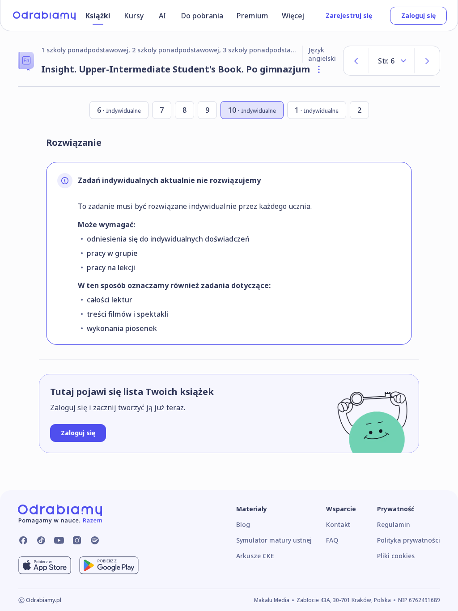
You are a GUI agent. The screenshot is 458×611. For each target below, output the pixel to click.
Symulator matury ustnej (274, 540)
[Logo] (44, 15)
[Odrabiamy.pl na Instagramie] (77, 540)
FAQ (332, 540)
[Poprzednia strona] (356, 60)
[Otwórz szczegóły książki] (319, 69)
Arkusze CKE (255, 556)
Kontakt (338, 524)
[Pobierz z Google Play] (109, 565)
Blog (243, 524)
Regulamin (393, 524)
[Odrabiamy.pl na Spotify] (94, 540)
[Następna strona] (427, 60)
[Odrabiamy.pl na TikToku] (41, 540)
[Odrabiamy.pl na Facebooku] (23, 540)
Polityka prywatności (408, 540)
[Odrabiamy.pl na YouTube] (59, 540)
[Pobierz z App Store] (45, 565)
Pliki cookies (396, 556)
